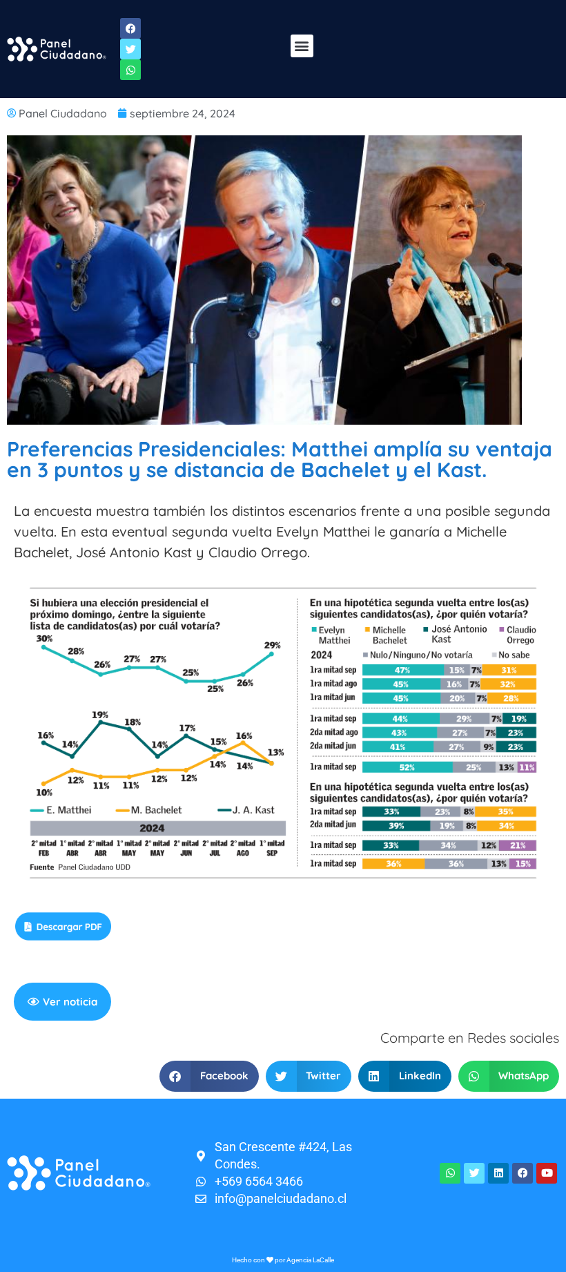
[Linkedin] (498, 1173)
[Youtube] (546, 1173)
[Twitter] (474, 1173)
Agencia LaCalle (310, 1260)
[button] (302, 46)
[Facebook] (522, 1173)
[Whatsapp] (450, 1173)
